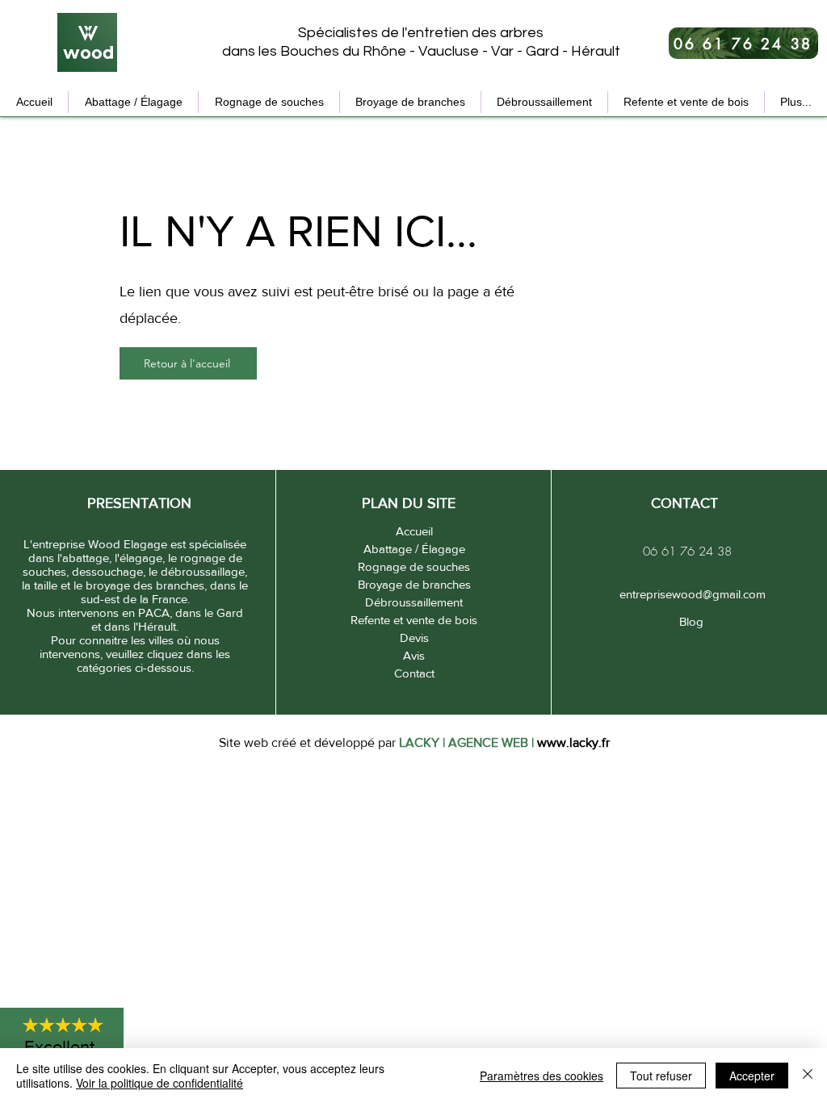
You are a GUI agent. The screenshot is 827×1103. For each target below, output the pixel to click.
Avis (414, 655)
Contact (414, 673)
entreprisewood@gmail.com (691, 594)
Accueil (414, 531)
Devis (414, 637)
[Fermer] (807, 1075)
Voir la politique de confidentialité (159, 1083)
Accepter (752, 1075)
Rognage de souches (414, 566)
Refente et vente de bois (414, 620)
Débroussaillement (414, 602)
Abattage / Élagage (414, 549)
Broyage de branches (414, 584)
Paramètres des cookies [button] (541, 1075)
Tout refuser (661, 1075)
